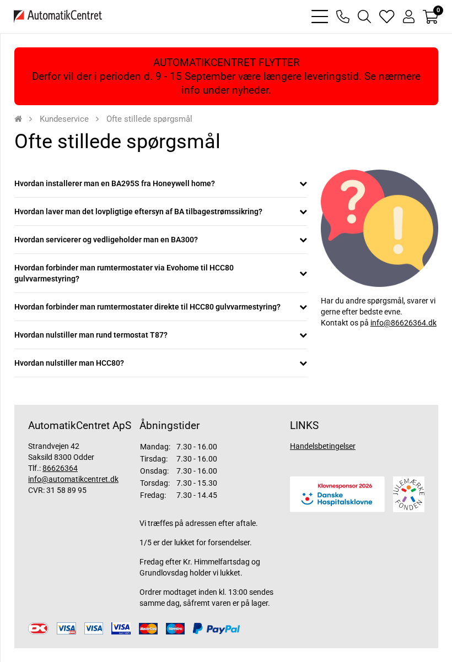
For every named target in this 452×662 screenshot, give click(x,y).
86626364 (60, 468)
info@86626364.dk (403, 322)
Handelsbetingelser (323, 446)
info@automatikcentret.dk (73, 479)
